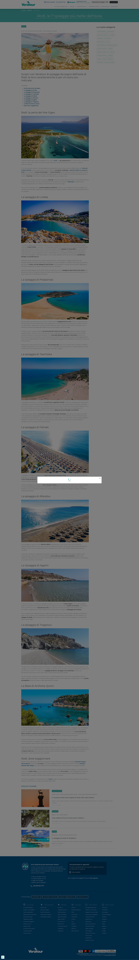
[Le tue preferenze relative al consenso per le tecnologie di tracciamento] (2, 957)
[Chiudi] (100, 478)
